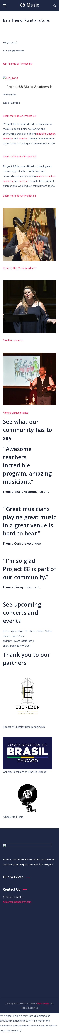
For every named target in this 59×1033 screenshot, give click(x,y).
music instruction (45, 134)
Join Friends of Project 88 (17, 64)
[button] (54, 6)
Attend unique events (15, 413)
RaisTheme (43, 1003)
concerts (8, 138)
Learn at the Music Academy (19, 268)
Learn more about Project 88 (19, 116)
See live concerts (13, 340)
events (23, 138)
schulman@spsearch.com (17, 902)
